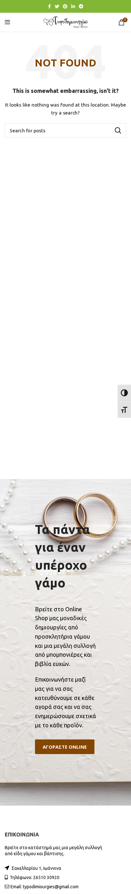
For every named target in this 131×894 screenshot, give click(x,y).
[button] (64, 746)
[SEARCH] (118, 130)
